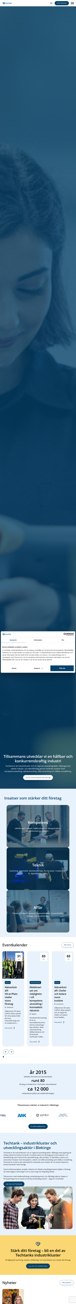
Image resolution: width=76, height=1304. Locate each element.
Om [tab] (63, 640)
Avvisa (14, 668)
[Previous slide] (5, 1051)
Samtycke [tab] (13, 640)
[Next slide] (11, 1051)
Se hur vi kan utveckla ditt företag (38, 777)
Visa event (10, 1028)
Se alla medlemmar (38, 1126)
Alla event (67, 945)
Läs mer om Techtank (14, 1184)
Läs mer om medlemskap (38, 1266)
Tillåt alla (62, 668)
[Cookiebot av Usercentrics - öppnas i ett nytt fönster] (65, 634)
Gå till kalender (62, 3)
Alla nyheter (66, 1282)
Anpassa (37, 668)
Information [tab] (38, 640)
